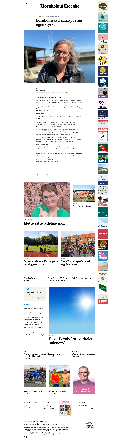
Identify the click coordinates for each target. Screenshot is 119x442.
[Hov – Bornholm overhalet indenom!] (72, 310)
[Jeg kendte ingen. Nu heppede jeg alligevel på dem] (41, 244)
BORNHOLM (74, 351)
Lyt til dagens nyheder (47, 407)
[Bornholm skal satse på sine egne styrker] (59, 57)
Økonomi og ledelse (29, 407)
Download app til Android (48, 410)
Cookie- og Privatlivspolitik (46, 434)
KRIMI (73, 276)
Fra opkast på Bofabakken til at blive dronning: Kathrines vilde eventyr (33, 323)
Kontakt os (26, 405)
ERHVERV (26, 351)
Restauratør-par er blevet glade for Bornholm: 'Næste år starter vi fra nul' (34, 309)
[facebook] (24, 437)
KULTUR (49, 276)
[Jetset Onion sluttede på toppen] (35, 376)
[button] (94, 2)
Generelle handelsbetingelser (31, 434)
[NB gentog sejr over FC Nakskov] (59, 376)
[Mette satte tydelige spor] (47, 200)
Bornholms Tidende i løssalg (85, 409)
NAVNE (25, 276)
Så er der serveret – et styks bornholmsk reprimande (34, 328)
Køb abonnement (82, 405)
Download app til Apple (48, 409)
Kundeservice (81, 410)
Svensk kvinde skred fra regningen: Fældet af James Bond (33, 314)
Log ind (25, 4)
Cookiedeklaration (58, 434)
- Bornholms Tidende (35, 298)
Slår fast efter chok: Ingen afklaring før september (34, 336)
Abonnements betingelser (85, 407)
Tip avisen (26, 409)
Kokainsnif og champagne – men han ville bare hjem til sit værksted (34, 319)
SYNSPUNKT (38, 16)
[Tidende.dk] (59, 6)
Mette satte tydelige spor (30, 332)
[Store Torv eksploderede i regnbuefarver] (78, 244)
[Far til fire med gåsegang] (84, 194)
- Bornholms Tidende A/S (33, 293)
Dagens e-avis (45, 405)
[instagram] (26, 437)
